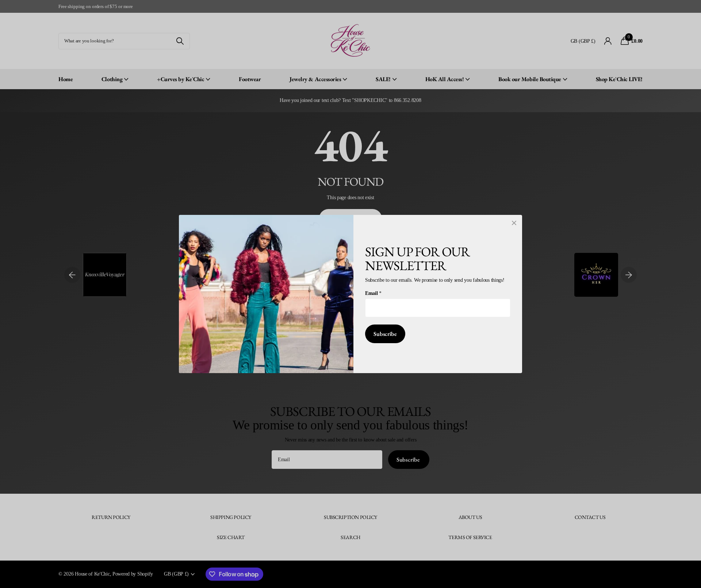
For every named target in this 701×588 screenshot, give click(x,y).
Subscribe (385, 334)
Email (373, 293)
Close (514, 223)
